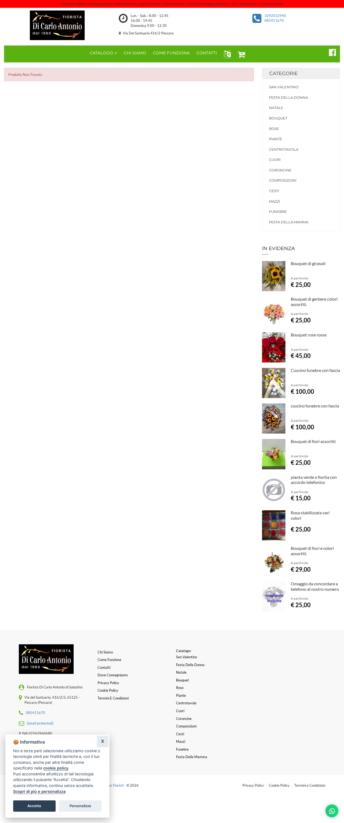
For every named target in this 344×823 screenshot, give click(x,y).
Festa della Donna (288, 97)
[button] (226, 53)
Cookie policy (108, 690)
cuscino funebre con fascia (315, 405)
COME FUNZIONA (171, 52)
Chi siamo (105, 652)
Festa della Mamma (288, 222)
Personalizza (80, 806)
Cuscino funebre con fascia (315, 370)
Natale (276, 107)
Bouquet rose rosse (309, 334)
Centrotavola (283, 149)
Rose (274, 128)
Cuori (275, 159)
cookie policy (55, 768)
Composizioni (282, 180)
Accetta (34, 806)
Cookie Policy (279, 785)
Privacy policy (108, 683)
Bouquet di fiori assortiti (313, 441)
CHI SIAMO (135, 52)
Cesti (274, 191)
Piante (275, 139)
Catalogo (102, 52)
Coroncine (280, 170)
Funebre (278, 211)
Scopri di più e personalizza (39, 791)
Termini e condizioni (113, 698)
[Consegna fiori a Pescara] (57, 25)
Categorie (283, 73)
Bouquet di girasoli (308, 263)
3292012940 (275, 15)
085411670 (274, 20)
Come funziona (109, 659)
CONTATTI (206, 52)
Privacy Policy (253, 785)
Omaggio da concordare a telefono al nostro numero (315, 586)
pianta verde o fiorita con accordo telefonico (314, 479)
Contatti (104, 667)
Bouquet (278, 118)
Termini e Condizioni (309, 785)
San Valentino (284, 87)
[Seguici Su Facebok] (330, 51)
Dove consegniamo (113, 675)
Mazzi (274, 201)
